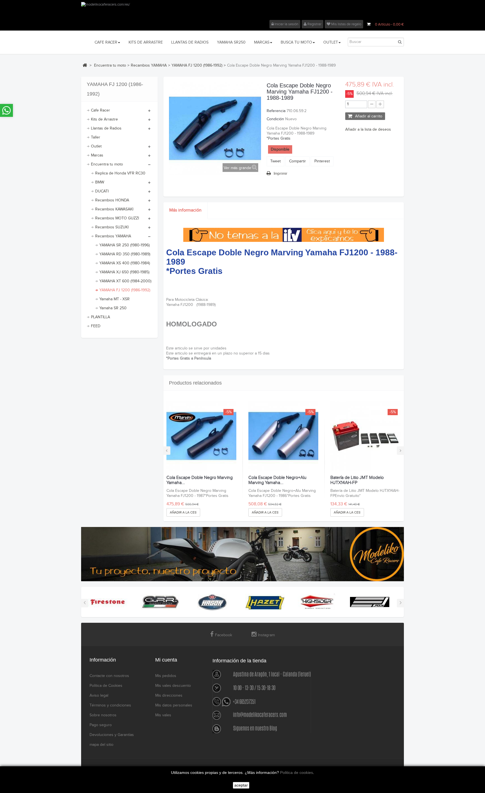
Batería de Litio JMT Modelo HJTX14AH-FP (357, 480)
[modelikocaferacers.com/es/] (242, 11)
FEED (95, 326)
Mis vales (163, 715)
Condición (275, 119)
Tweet (275, 161)
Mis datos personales (173, 705)
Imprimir (280, 173)
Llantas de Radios (106, 128)
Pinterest (322, 161)
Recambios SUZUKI (112, 227)
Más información (185, 210)
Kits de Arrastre (104, 119)
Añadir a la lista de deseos (368, 129)
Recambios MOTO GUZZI (117, 218)
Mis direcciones (168, 695)
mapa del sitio (101, 744)
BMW (99, 182)
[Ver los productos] (107, 601)
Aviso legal (99, 695)
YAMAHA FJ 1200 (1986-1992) (124, 290)
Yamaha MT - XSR (114, 299)
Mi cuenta (166, 660)
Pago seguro (101, 725)
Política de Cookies (106, 685)
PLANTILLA (100, 317)
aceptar (241, 785)
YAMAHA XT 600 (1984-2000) (125, 281)
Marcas (97, 155)
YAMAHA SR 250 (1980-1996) (124, 245)
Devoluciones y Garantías (112, 735)
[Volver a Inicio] (85, 65)
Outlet (96, 146)
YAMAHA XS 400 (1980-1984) (124, 263)
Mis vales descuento (173, 685)
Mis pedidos (165, 676)
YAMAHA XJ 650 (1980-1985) (124, 272)
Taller (95, 137)
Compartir (297, 161)
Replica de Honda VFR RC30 (120, 173)
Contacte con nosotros (109, 676)
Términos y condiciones (110, 705)
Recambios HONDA (112, 200)
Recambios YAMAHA (113, 236)
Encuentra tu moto (107, 164)
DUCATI (102, 191)
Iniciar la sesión (286, 24)
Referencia (276, 111)
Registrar (313, 24)
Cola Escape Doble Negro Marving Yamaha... (199, 480)
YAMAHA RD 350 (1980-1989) (124, 254)
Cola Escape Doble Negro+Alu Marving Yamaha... (277, 480)
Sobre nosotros (103, 715)
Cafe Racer (100, 110)
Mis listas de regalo (345, 24)
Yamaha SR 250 (113, 308)
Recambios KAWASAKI (114, 209)
